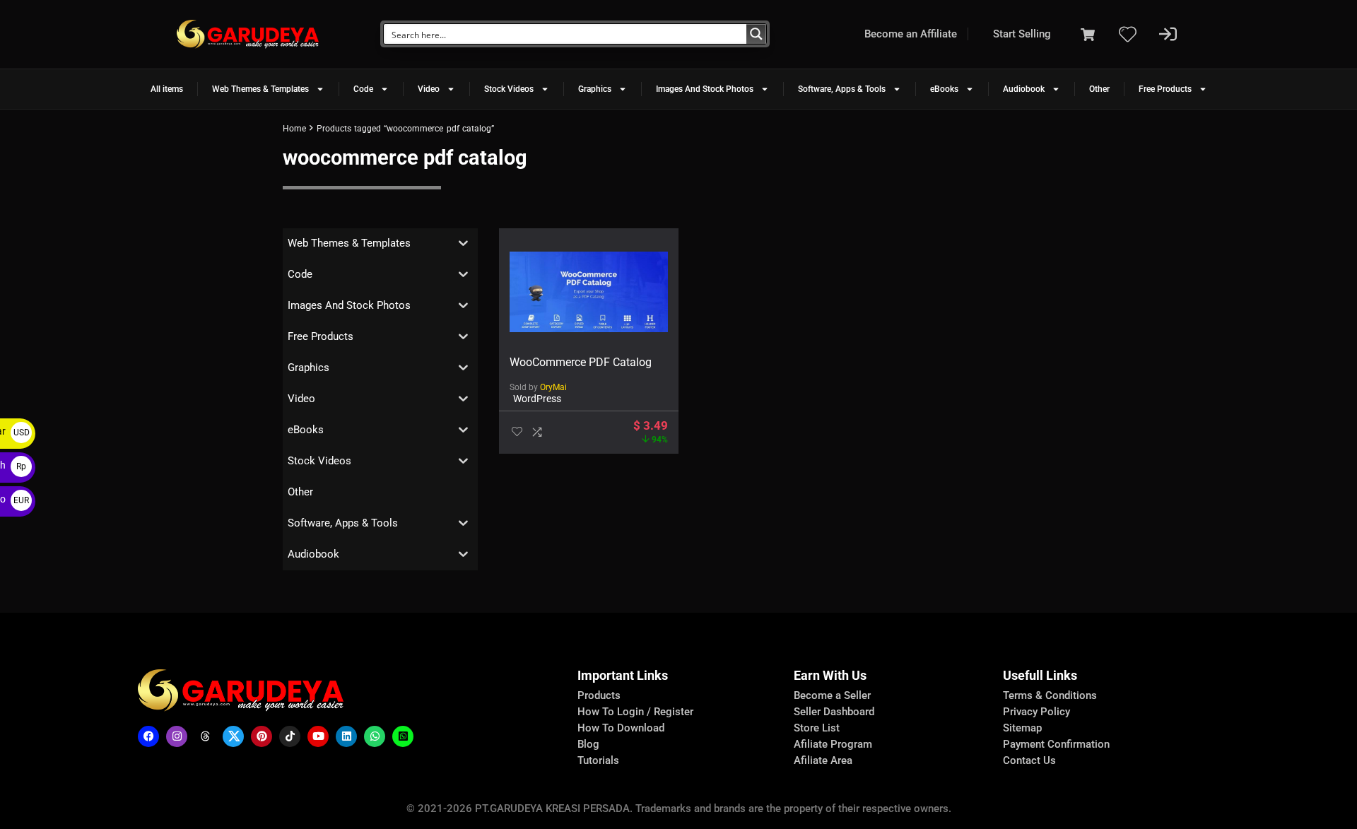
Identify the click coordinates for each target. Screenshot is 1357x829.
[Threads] (205, 736)
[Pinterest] (261, 736)
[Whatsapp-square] (402, 736)
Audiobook (1024, 89)
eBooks (944, 89)
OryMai (553, 387)
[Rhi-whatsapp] (374, 736)
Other (1099, 89)
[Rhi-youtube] (318, 736)
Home (294, 129)
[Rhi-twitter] (233, 736)
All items (167, 89)
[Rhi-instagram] (176, 736)
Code (363, 89)
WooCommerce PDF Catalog (581, 362)
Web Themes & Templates (260, 89)
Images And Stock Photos (704, 89)
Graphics (594, 89)
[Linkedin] (346, 736)
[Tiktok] (289, 736)
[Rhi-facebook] (148, 736)
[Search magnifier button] (756, 34)
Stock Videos (509, 89)
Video (429, 89)
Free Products (1165, 89)
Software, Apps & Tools (842, 89)
